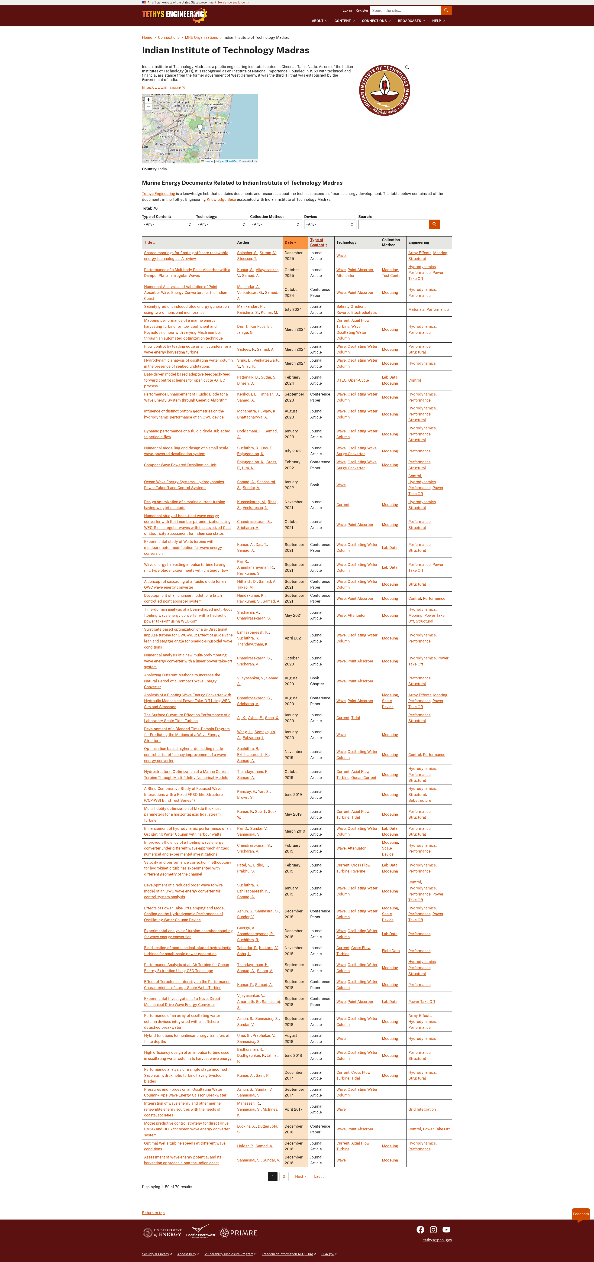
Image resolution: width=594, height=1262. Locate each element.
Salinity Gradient (351, 306)
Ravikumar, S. (249, 573)
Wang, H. (245, 732)
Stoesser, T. (247, 258)
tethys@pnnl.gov (437, 1240)
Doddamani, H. (250, 431)
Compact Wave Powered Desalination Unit (180, 465)
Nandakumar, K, (251, 595)
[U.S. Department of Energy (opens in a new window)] (162, 1233)
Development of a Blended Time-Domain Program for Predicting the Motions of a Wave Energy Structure (187, 735)
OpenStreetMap (228, 161)
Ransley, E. (246, 791)
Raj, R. (242, 561)
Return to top (153, 1213)
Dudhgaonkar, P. (251, 1055)
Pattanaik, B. (248, 377)
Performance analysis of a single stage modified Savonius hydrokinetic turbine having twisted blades (185, 1075)
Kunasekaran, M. (251, 502)
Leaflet (208, 161)
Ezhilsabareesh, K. (253, 632)
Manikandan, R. (250, 306)
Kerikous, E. (260, 326)
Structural (417, 258)
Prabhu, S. (246, 871)
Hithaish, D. (269, 394)
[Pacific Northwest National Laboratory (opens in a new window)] (199, 1233)
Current (342, 320)
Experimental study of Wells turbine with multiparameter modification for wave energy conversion (183, 547)
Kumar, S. (245, 270)
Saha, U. (244, 954)
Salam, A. (265, 971)
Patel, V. (244, 865)
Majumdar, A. (248, 287)
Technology (206, 216)
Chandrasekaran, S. (254, 521)
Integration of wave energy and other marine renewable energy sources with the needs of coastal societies (182, 1109)
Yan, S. (264, 791)
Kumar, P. (245, 811)
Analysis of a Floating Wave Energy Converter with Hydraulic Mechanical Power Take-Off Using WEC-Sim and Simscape (187, 701)
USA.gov (327, 1254)
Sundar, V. (251, 488)
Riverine (358, 871)
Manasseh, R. (248, 1103)
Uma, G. (244, 1035)
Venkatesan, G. (250, 292)
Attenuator (345, 275)
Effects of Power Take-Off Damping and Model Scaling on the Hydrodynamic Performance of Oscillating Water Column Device (184, 914)
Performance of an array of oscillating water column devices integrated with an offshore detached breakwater (182, 1021)
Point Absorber (360, 270)
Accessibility (186, 1254)
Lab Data (389, 377)
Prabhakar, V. (264, 1035)
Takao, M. (245, 587)
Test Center (392, 275)
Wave (341, 255)
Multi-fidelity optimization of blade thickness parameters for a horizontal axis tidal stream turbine (182, 814)
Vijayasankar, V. (250, 678)
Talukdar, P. (247, 948)
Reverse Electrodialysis (356, 312)
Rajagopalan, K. (250, 454)
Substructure (419, 800)
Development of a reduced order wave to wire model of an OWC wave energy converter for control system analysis (183, 891)
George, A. (246, 928)
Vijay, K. (249, 366)
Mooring (440, 253)
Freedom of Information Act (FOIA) (287, 1254)
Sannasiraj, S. (249, 834)
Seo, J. (260, 811)
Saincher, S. (247, 253)
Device (310, 216)
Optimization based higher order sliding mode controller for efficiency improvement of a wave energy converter (185, 754)
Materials (416, 309)
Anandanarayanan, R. (255, 567)
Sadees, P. (246, 349)
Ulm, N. (248, 468)
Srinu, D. (244, 360)
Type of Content (156, 216)
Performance (419, 272)
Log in (347, 10)
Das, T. (243, 326)
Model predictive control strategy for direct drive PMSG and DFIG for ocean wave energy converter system (187, 1129)
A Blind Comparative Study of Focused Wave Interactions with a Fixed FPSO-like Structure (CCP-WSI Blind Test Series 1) (183, 794)
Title (148, 242)
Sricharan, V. (248, 528)
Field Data (391, 951)
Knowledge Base (221, 199)
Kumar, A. (245, 544)
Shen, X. (272, 718)
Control (414, 380)
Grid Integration (422, 1109)
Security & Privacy (155, 1254)
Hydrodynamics (422, 267)
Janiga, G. (245, 332)
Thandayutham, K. (252, 644)
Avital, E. (255, 718)
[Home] (174, 15)
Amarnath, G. (248, 1001)
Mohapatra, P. (249, 411)
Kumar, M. (269, 312)
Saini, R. (263, 1075)
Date (291, 242)
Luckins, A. (246, 1126)
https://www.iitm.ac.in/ (161, 87)
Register (362, 10)
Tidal (355, 718)
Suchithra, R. (248, 448)
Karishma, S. (248, 312)
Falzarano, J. (253, 738)
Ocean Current (363, 777)
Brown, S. (245, 797)
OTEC (341, 380)
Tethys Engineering (158, 193)
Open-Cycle (358, 380)
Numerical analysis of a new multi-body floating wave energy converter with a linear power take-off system (188, 661)
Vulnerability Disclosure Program (229, 1254)
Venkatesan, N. (255, 508)
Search (364, 216)
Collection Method (266, 216)
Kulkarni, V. (268, 948)
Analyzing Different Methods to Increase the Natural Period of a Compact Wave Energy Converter (182, 681)
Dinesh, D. (245, 383)
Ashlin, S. (245, 911)
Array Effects (419, 253)
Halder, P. (245, 1146)
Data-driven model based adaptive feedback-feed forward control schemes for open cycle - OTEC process (187, 380)
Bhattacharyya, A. (252, 417)
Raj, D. (242, 828)
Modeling (390, 270)
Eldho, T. (260, 865)
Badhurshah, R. (250, 1049)
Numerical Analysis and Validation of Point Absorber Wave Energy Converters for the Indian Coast (185, 293)
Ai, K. (241, 718)
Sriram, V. (268, 253)
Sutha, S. (269, 377)
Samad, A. (251, 275)
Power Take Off (421, 1001)
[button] (384, 91)
